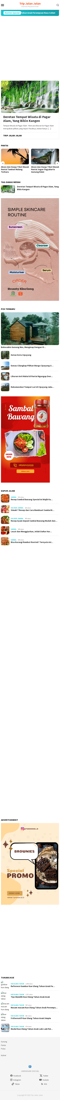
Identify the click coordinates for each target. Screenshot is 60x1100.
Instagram (17, 1080)
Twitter (45, 1076)
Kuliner (14, 508)
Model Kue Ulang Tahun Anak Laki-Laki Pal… (32, 1029)
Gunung (4, 1042)
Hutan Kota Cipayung (21, 355)
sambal (13, 497)
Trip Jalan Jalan (30, 3)
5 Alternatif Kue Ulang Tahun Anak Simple (31, 1018)
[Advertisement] (30, 48)
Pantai (3, 1045)
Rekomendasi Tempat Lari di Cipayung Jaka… (32, 387)
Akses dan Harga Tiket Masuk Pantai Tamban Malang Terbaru (15, 169)
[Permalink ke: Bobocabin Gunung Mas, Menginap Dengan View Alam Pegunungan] (30, 328)
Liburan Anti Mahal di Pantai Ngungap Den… (32, 376)
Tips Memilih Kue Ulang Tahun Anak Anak (30, 997)
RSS (45, 1084)
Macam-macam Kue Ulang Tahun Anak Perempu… (34, 1007)
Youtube (45, 1080)
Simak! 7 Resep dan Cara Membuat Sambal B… (32, 510)
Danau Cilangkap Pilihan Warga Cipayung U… (32, 365)
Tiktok (17, 1084)
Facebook (17, 1076)
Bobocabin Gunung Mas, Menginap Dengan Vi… (23, 347)
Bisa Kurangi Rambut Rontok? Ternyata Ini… (32, 542)
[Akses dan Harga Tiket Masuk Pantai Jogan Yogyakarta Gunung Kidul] (45, 156)
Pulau (3, 1049)
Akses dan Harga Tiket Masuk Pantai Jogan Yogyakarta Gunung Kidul (45, 169)
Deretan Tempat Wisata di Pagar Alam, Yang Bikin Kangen (27, 119)
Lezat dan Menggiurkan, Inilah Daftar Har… (31, 531)
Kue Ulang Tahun (17, 984)
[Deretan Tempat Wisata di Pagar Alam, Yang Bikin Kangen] (30, 97)
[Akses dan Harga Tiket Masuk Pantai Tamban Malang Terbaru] (15, 156)
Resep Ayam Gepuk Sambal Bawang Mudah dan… (34, 521)
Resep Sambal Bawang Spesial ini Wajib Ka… (32, 499)
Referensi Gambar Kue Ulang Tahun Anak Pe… (33, 986)
